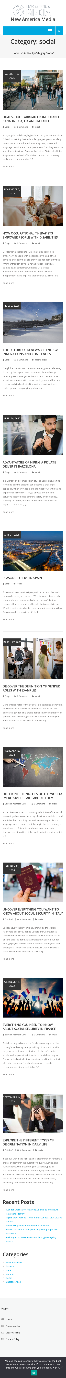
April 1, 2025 (12, 534)
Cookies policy (13, 1326)
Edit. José (9, 919)
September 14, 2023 (12, 1099)
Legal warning (13, 1332)
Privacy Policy (12, 1339)
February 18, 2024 (12, 752)
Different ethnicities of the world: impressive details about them (32, 796)
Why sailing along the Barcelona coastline (27, 1225)
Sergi (7, 127)
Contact (9, 1319)
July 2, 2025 (12, 305)
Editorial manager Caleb (16, 803)
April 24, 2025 (12, 418)
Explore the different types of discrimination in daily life (28, 1142)
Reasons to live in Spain (22, 578)
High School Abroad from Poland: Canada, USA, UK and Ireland (31, 119)
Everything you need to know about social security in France (29, 1027)
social (37, 127)
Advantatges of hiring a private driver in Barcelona (29, 464)
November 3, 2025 (12, 191)
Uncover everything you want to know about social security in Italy (33, 911)
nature (38, 359)
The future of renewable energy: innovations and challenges (30, 352)
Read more (8, 166)
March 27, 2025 (12, 642)
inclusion (10, 1266)
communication (14, 1261)
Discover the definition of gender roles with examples (31, 688)
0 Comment (22, 127)
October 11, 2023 (12, 983)
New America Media (33, 19)
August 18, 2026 (12, 75)
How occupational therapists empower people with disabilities (30, 235)
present (10, 1274)
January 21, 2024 (12, 868)
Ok (33, 1373)
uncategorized (13, 1281)
